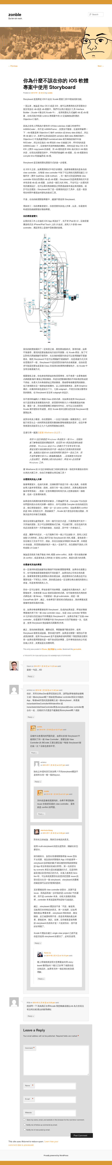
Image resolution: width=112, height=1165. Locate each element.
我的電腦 (51, 649)
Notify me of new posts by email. (38, 1130)
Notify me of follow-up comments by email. (42, 1125)
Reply (31, 676)
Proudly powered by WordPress (56, 1155)
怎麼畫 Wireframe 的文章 (49, 432)
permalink (77, 649)
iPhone (44, 649)
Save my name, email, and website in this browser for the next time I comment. (55, 1120)
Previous (12, 66)
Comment (30, 1048)
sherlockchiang (47, 830)
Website (28, 1112)
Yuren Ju (47, 953)
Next (101, 66)
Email (29, 1099)
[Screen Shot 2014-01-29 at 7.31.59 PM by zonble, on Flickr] (51, 342)
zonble (14, 14)
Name (29, 1085)
